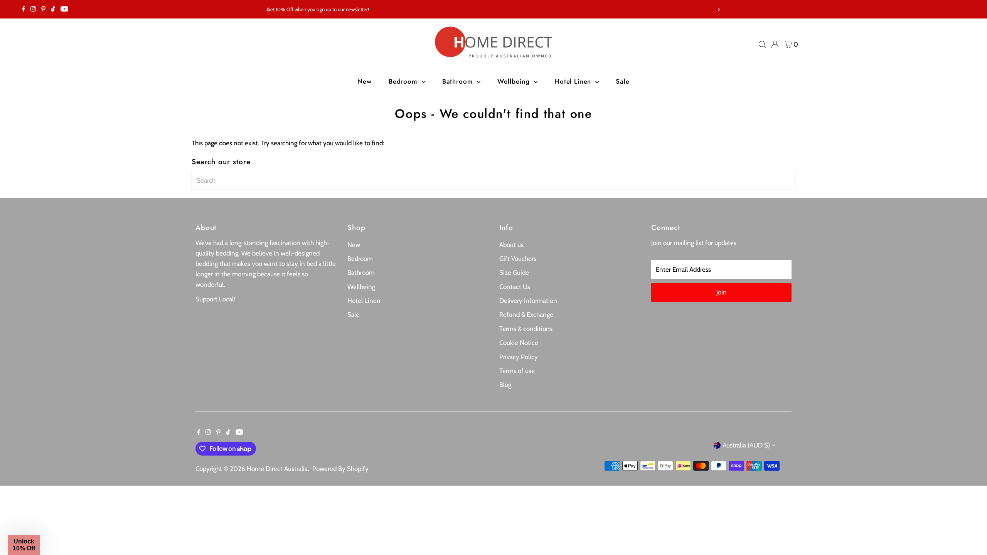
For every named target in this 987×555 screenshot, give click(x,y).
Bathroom (458, 81)
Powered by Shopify (340, 469)
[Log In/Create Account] (774, 44)
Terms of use (517, 371)
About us (511, 245)
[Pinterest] (43, 9)
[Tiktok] (53, 9)
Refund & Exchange (526, 314)
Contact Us (514, 287)
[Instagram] (33, 9)
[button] (24, 545)
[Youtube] (64, 9)
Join (721, 292)
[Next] (718, 9)
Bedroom (404, 81)
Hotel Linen (573, 81)
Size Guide (514, 272)
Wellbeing (514, 81)
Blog (505, 384)
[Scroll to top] (971, 534)
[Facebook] (23, 9)
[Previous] (268, 9)
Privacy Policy (518, 357)
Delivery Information (528, 300)
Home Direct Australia (277, 469)
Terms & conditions (525, 329)
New (364, 81)
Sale (622, 81)
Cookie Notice (518, 342)
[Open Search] (762, 44)
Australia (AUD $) (746, 445)
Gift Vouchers (517, 258)
